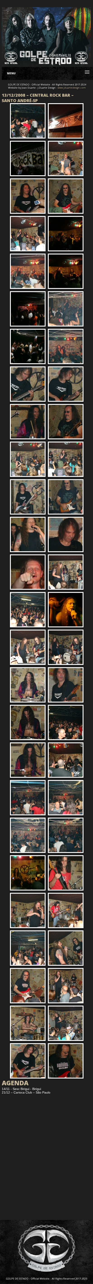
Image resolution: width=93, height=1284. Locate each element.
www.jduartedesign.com (72, 87)
